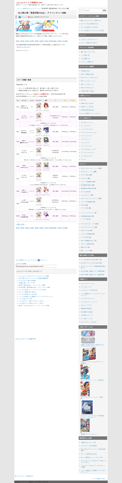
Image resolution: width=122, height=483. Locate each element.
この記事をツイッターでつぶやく (27, 260)
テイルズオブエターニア (87, 298)
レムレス (89, 146)
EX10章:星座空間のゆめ (87, 110)
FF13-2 (83, 205)
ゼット (91, 156)
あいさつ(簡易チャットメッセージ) (90, 113)
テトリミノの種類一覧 (87, 62)
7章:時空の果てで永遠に (87, 91)
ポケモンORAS (85, 175)
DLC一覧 (83, 100)
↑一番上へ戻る (20, 224)
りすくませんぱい (86, 149)
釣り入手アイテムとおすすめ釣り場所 (91, 263)
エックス (83, 159)
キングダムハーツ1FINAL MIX (89, 290)
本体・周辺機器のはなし (87, 240)
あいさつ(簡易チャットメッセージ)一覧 (92, 457)
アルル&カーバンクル (87, 122)
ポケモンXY (84, 178)
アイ (93, 152)
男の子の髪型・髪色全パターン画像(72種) (92, 274)
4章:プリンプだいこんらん (88, 81)
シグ (82, 139)
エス (89, 152)
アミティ (83, 136)
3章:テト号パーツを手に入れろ (89, 77)
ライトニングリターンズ (87, 212)
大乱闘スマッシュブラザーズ (89, 434)
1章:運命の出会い (86, 71)
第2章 (22, 41)
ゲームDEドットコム (86, 318)
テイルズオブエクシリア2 (88, 224)
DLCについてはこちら (23, 47)
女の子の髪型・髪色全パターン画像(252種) (93, 271)
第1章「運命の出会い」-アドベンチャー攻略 (32, 285)
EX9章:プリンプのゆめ (87, 106)
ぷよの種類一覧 (85, 58)
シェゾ (83, 129)
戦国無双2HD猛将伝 (86, 308)
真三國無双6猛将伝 (86, 216)
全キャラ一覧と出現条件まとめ (89, 23)
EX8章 (54, 41)
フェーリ (83, 146)
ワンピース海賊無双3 (87, 181)
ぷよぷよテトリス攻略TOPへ (27, 339)
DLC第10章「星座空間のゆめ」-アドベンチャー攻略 (34, 287)
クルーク (89, 136)
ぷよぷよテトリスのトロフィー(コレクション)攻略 (34, 276)
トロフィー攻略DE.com (23, 8)
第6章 (41, 41)
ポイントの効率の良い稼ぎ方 (89, 43)
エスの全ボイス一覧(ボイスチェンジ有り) (31, 303)
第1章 (17, 41)
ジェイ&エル (84, 156)
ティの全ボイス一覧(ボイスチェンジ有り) (31, 301)
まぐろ (87, 142)
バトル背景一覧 (85, 55)
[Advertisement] (30, 64)
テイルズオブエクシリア (87, 227)
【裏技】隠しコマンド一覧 (27, 283)
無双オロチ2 (84, 247)
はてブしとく (24, 17)
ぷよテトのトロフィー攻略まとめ (91, 20)
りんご (83, 142)
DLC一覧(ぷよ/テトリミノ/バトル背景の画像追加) (33, 278)
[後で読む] (30, 17)
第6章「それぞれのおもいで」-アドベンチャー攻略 (34, 305)
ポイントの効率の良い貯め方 (27, 292)
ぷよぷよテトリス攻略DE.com (29, 2)
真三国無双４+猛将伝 (87, 312)
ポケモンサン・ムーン (87, 171)
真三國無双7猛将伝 (86, 185)
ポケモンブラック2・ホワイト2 (89, 198)
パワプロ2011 (84, 237)
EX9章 (59, 41)
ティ (82, 152)
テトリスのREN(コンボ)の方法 (28, 294)
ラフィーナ (88, 139)
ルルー (95, 132)
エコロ (94, 149)
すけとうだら (89, 129)
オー (86, 152)
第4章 (31, 41)
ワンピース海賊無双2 (87, 202)
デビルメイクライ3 (86, 305)
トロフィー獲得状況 (86, 244)
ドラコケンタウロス (86, 132)
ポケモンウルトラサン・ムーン (89, 168)
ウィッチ (83, 126)
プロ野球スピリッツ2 (87, 315)
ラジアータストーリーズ (87, 283)
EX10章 (64, 41)
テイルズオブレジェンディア (89, 302)
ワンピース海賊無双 (86, 234)
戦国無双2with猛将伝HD (87, 188)
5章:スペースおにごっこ (87, 84)
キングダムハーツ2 (86, 287)
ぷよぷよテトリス (34, 8)
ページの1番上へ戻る (98, 478)
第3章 (27, 41)
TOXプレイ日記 (85, 230)
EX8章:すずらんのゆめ (87, 103)
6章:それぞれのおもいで (87, 87)
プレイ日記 (85, 208)
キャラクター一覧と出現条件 (27, 280)
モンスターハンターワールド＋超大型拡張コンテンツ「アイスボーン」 (92, 416)
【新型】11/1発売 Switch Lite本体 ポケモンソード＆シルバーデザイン (93, 345)
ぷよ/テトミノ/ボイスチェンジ (89, 39)
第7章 (46, 41)
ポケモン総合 (84, 191)
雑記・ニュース (85, 250)
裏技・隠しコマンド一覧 (87, 52)
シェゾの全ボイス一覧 (25, 298)
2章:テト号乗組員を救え (87, 74)
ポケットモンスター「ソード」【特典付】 (92, 380)
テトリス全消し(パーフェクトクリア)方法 (92, 30)
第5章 (36, 41)
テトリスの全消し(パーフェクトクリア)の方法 (32, 289)
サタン (89, 126)
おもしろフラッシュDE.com (88, 322)
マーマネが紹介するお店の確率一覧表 (91, 259)
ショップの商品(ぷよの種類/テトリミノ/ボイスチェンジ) (35, 296)
